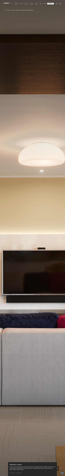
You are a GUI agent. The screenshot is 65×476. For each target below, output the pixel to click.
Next (62, 238)
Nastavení (18, 472)
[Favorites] (56, 3)
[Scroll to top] (62, 468)
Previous (2, 238)
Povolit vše (12, 472)
